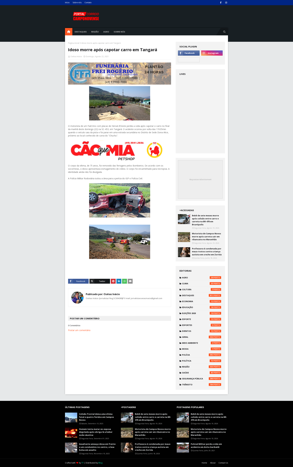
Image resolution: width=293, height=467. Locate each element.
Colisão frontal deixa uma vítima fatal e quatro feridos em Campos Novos (96, 417)
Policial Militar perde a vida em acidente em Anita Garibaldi (206, 445)
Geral (197, 337)
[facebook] (221, 3)
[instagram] (226, 3)
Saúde (197, 372)
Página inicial (73, 43)
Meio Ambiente (197, 343)
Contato (88, 2)
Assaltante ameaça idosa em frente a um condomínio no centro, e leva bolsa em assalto (97, 447)
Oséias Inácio (76, 56)
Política (197, 360)
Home (204, 463)
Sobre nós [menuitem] (119, 31)
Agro (197, 277)
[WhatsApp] (188, 59)
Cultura (197, 289)
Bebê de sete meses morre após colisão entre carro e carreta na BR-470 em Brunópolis (205, 220)
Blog (100, 463)
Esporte (197, 319)
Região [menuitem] (95, 31)
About (212, 463)
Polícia (197, 354)
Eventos (197, 331)
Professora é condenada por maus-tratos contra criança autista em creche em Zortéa (207, 251)
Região (197, 366)
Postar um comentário (79, 330)
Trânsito (197, 384)
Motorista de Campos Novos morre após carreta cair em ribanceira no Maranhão (206, 236)
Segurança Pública (197, 378)
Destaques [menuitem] (81, 31)
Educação (197, 307)
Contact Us (223, 463)
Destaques (197, 295)
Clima (197, 283)
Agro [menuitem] (106, 31)
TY (82, 463)
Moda (197, 349)
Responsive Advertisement (200, 179)
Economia (197, 301)
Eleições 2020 (197, 313)
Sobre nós (77, 2)
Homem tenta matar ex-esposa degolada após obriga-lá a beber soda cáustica (95, 432)
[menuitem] (68, 31)
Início (67, 2)
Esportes (197, 325)
